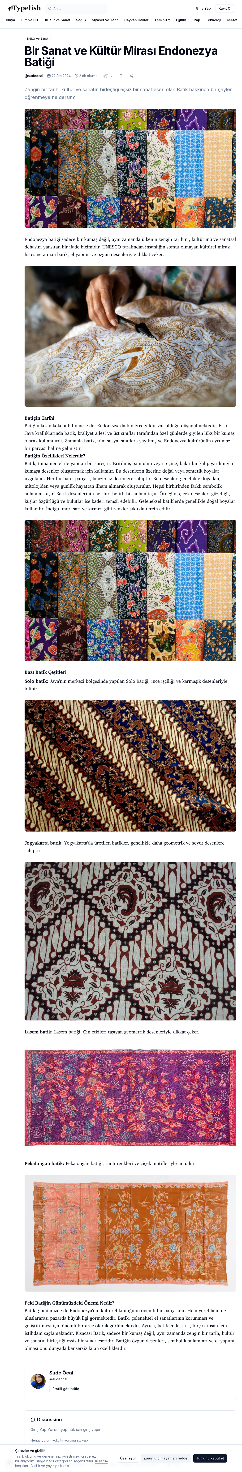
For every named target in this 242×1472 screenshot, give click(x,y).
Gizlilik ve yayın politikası (49, 1466)
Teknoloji (213, 20)
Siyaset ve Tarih (105, 20)
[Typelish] (24, 8)
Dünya (9, 20)
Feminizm (162, 20)
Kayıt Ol (225, 8)
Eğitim (181, 20)
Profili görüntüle (65, 1389)
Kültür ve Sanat (57, 20)
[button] (111, 75)
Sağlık (81, 20)
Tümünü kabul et (210, 1458)
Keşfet (232, 20)
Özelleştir (128, 1458)
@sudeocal (34, 76)
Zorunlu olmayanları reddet (166, 1458)
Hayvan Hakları (136, 20)
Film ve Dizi (30, 20)
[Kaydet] (121, 76)
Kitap (196, 20)
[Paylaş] (131, 76)
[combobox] (76, 8)
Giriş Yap (203, 8)
